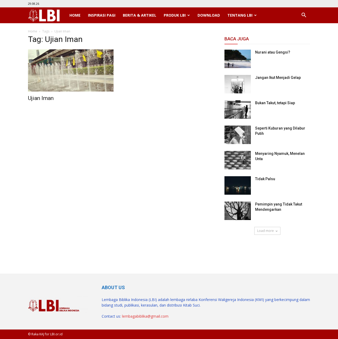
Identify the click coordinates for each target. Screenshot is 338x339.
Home (75, 15)
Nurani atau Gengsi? (272, 52)
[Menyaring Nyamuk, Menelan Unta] (237, 160)
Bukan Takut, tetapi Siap (275, 103)
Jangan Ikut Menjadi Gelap (278, 77)
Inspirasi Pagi (101, 15)
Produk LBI (175, 15)
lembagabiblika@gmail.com (145, 316)
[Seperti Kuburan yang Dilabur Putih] (237, 135)
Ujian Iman (41, 98)
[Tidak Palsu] (237, 185)
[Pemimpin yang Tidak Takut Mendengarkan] (237, 211)
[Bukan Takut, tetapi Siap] (237, 109)
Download (209, 15)
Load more (265, 230)
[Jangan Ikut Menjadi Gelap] (237, 84)
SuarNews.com (237, 250)
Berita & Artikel (139, 15)
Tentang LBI (239, 15)
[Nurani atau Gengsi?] (237, 59)
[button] (303, 15)
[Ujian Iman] (71, 70)
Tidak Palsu (265, 179)
